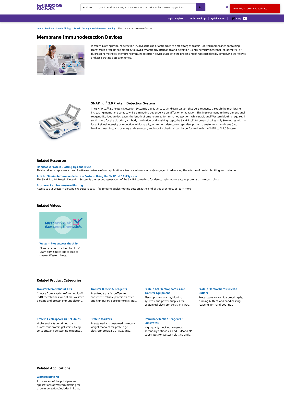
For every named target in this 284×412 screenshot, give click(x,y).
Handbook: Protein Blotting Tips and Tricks (64, 167)
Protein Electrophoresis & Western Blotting (95, 28)
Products (49, 28)
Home (40, 28)
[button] (175, 18)
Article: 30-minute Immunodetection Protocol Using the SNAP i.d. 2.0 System (87, 176)
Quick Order (218, 18)
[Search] (200, 7)
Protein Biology (63, 28)
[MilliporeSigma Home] (49, 7)
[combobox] (143, 7)
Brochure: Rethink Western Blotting (60, 185)
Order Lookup (198, 18)
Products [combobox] (87, 7)
